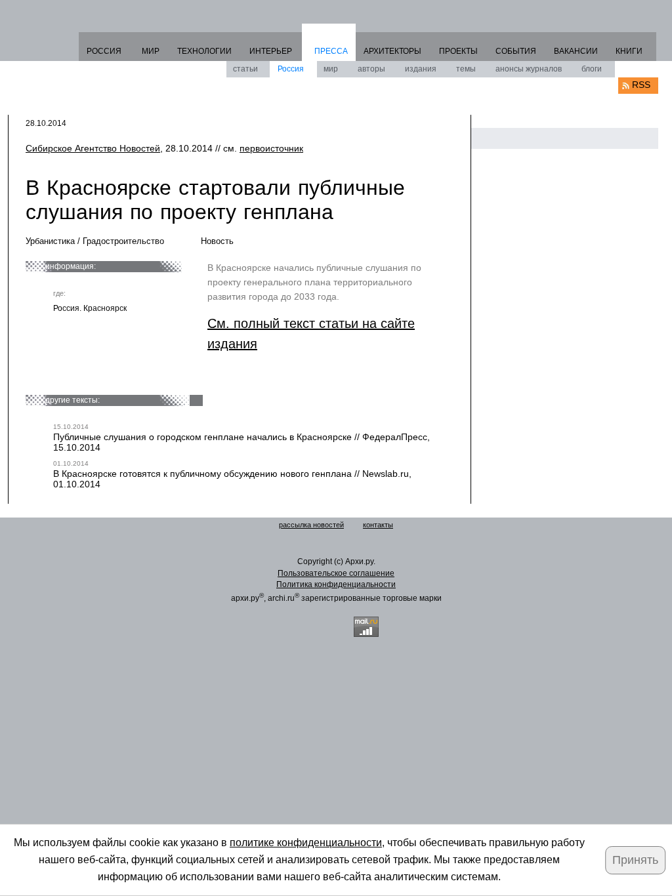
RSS (641, 84)
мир (331, 68)
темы (466, 68)
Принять (635, 859)
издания (420, 68)
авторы (371, 68)
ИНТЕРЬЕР (270, 51)
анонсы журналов (528, 68)
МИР (150, 51)
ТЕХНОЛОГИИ (204, 51)
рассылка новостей (311, 525)
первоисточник (271, 148)
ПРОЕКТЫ (458, 51)
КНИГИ (629, 51)
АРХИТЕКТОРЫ (392, 51)
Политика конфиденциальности (336, 584)
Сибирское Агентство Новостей (93, 148)
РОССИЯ (104, 51)
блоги (591, 68)
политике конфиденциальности (306, 842)
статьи (245, 68)
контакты (378, 525)
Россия (291, 68)
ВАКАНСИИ (576, 51)
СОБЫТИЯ (515, 51)
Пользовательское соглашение (336, 573)
